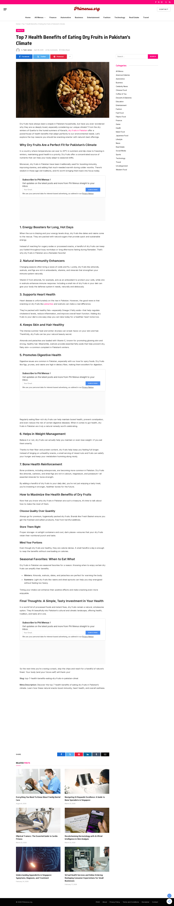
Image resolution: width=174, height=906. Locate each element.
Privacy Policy (115, 902)
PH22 (98, 902)
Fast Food (120, 113)
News (118, 143)
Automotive (65, 17)
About (105, 902)
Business (79, 17)
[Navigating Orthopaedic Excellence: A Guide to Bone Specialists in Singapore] (87, 781)
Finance (52, 17)
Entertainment (93, 17)
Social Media (121, 151)
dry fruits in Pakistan (77, 130)
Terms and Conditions (131, 902)
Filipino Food (121, 117)
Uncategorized (122, 166)
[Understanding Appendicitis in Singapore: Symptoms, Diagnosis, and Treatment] (38, 859)
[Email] (7, 151)
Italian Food (120, 132)
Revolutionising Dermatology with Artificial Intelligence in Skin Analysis (83, 837)
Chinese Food (121, 90)
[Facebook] (7, 130)
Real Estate (134, 17)
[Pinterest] (7, 146)
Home (28, 17)
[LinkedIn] (7, 140)
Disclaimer (145, 902)
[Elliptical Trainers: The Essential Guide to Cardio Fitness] (38, 820)
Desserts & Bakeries (124, 98)
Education (120, 102)
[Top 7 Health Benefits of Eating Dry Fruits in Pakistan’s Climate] (62, 117)
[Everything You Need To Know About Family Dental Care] (38, 781)
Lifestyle (119, 139)
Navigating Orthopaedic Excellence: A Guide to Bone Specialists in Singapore (85, 798)
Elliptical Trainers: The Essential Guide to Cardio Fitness (37, 837)
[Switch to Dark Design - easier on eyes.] (166, 2)
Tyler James (27, 50)
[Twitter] (7, 135)
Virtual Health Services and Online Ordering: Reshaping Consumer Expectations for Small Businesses (84, 878)
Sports (118, 154)
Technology (119, 17)
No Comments (53, 50)
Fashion (106, 17)
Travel (146, 17)
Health (20, 30)
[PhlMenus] (87, 9)
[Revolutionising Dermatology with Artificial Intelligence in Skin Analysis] (87, 820)
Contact (163, 9)
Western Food (121, 170)
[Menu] (5, 9)
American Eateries (123, 75)
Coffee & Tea (121, 94)
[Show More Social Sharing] (69, 56)
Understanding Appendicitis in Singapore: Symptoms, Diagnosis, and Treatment (34, 876)
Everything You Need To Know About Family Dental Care (38, 798)
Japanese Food (122, 136)
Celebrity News (122, 86)
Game (118, 124)
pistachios (48, 304)
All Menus (39, 17)
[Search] (169, 2)
